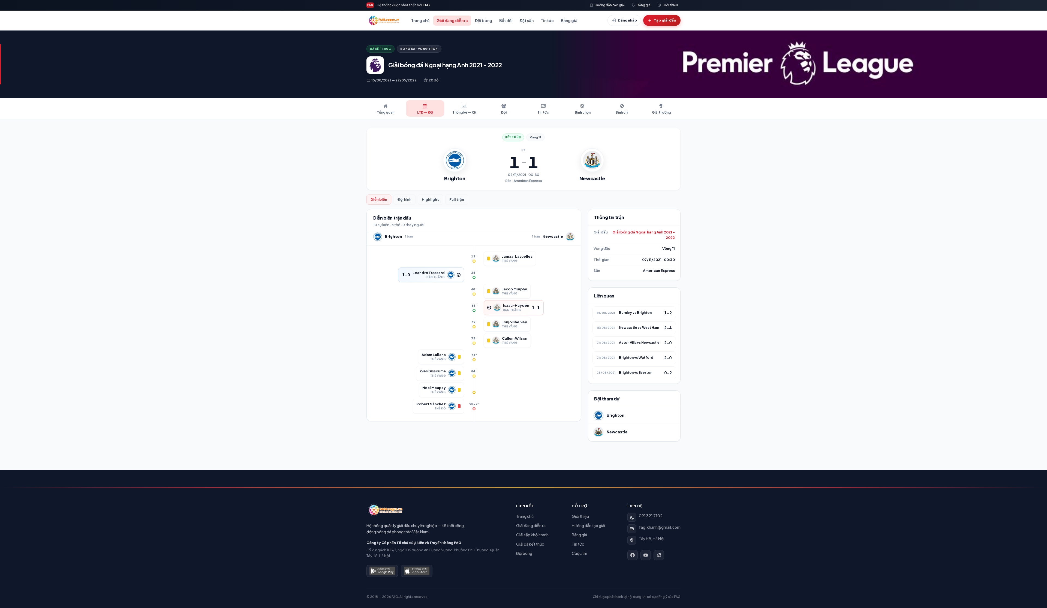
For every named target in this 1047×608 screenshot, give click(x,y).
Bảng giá (569, 20)
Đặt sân (527, 20)
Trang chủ (420, 20)
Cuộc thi (579, 553)
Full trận (456, 199)
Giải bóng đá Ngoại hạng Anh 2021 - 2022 (643, 235)
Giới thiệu (580, 516)
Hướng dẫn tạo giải (588, 525)
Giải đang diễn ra (452, 20)
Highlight (430, 199)
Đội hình (404, 199)
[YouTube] (645, 555)
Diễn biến (379, 199)
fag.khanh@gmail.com (660, 527)
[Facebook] (632, 555)
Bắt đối (506, 20)
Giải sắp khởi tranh (532, 534)
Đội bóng (483, 20)
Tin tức (547, 20)
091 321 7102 (651, 515)
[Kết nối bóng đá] (659, 555)
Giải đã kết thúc (530, 544)
